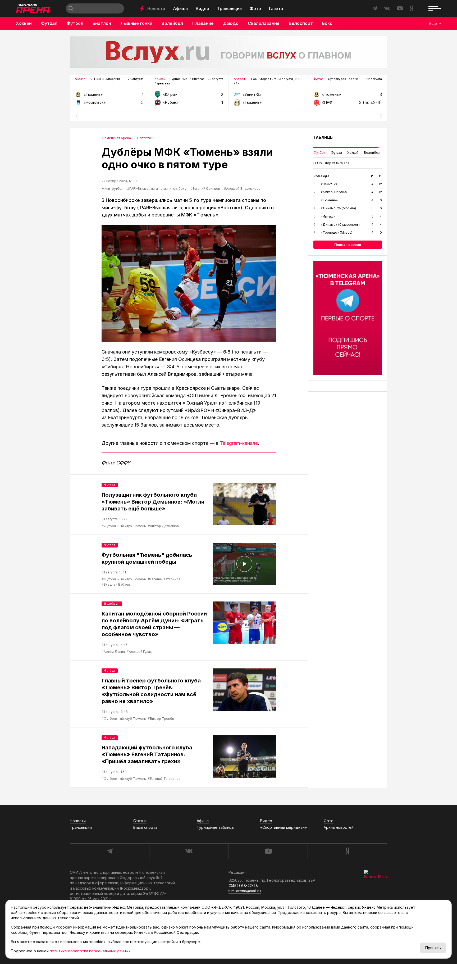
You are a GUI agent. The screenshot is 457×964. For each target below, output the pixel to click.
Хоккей (24, 23)
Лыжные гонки (136, 23)
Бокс (327, 23)
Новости (156, 8)
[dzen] (347, 851)
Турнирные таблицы (215, 827)
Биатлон (102, 23)
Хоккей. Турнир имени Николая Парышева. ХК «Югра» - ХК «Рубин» (188, 96)
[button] (76, 116)
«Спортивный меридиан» (283, 827)
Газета (276, 8)
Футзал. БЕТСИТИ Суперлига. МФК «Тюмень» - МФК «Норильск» (109, 96)
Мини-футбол (112, 189)
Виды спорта (145, 827)
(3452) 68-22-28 (243, 885)
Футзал (49, 23)
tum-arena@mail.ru (245, 891)
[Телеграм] (347, 318)
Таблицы (323, 137)
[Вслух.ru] (228, 52)
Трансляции (229, 8)
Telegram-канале (239, 443)
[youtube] (268, 851)
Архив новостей (339, 827)
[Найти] (71, 8)
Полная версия (347, 244)
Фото (255, 8)
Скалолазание (264, 23)
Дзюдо (231, 23)
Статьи (140, 820)
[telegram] (109, 851)
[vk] (189, 851)
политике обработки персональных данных (90, 951)
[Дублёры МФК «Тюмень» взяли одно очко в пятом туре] (189, 283)
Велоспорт (301, 23)
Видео (202, 8)
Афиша (180, 8)
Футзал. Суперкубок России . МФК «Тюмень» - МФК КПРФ (347, 96)
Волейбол (172, 23)
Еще (433, 23)
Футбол (75, 23)
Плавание (203, 23)
